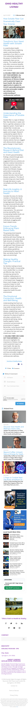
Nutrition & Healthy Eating (14, 361)
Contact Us (14, 686)
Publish (21, 403)
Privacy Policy (14, 695)
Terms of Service (14, 690)
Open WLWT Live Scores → (13, 588)
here (17, 706)
